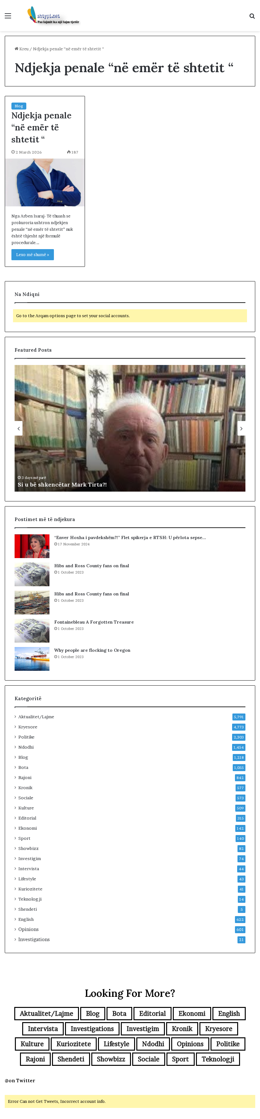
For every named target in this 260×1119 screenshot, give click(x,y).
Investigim (29, 858)
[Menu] (8, 18)
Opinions (28, 929)
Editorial (27, 817)
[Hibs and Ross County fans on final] (32, 574)
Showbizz (28, 848)
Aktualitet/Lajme (36, 716)
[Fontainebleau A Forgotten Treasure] (32, 631)
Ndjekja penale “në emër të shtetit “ (41, 127)
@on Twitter (20, 1081)
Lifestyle (27, 878)
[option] (130, 428)
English (26, 919)
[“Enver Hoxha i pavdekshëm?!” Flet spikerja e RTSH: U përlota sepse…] (32, 546)
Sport (24, 838)
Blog (19, 106)
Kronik (25, 787)
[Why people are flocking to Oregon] (32, 659)
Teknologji (30, 899)
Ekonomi (27, 828)
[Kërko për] (252, 18)
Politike (26, 736)
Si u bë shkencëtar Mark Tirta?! (62, 484)
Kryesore (27, 726)
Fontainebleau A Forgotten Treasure (94, 622)
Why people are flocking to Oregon (92, 650)
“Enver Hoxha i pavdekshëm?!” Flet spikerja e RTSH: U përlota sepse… (130, 537)
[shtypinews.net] (51, 15)
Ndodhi (26, 747)
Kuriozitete (30, 888)
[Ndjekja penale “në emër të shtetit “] (45, 182)
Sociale (25, 797)
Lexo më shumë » (32, 254)
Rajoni (24, 777)
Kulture (26, 807)
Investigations (34, 939)
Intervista (28, 868)
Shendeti (27, 909)
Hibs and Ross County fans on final (91, 566)
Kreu (23, 48)
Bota (23, 767)
